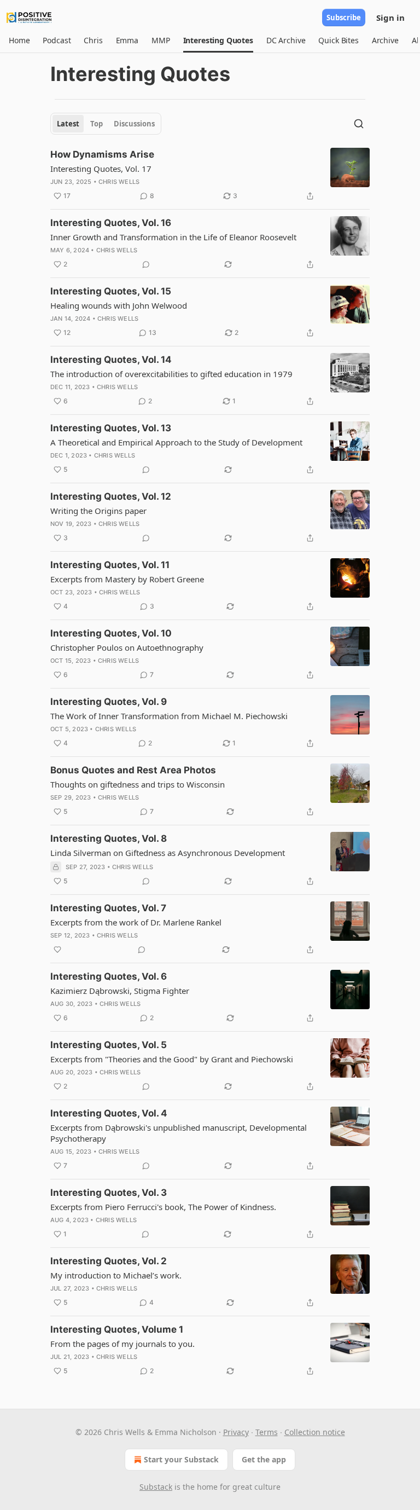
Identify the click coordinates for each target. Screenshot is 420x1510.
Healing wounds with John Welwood (118, 305)
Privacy (236, 1432)
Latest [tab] (68, 124)
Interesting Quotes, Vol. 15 (110, 291)
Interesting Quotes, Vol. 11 (110, 564)
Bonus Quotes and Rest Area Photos (133, 770)
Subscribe (343, 17)
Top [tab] (96, 124)
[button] (19, 40)
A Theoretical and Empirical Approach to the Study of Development (176, 442)
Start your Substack (181, 1459)
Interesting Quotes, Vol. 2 (108, 1261)
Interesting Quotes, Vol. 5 (108, 1044)
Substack (155, 1487)
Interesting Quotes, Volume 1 (116, 1329)
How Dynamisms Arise (102, 154)
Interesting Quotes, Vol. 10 (111, 633)
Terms (266, 1432)
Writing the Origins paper (98, 510)
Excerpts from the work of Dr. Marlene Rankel (135, 922)
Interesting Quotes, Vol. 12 (110, 496)
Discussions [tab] (134, 124)
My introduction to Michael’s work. (116, 1275)
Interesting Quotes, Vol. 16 (110, 222)
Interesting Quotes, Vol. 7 (108, 907)
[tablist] (105, 124)
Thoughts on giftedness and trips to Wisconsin (137, 784)
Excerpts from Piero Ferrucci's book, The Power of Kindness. (163, 1206)
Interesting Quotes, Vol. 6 (108, 976)
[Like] (57, 949)
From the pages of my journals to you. (122, 1343)
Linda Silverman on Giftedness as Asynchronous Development (167, 852)
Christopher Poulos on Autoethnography (126, 647)
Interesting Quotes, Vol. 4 (108, 1113)
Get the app (264, 1459)
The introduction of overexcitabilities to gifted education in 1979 (171, 373)
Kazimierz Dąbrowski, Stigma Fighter (119, 990)
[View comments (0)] (146, 264)
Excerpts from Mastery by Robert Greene (127, 579)
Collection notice (314, 1432)
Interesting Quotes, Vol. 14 (111, 359)
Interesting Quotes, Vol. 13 (110, 428)
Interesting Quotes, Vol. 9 (108, 701)
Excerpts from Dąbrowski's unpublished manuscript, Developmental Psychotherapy (178, 1133)
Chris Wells (118, 182)
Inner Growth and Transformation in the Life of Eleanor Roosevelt (173, 237)
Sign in (390, 17)
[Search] (359, 124)
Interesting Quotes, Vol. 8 (108, 838)
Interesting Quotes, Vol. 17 (100, 168)
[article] (210, 175)
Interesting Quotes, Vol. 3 (108, 1192)
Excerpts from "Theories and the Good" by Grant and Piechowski (171, 1059)
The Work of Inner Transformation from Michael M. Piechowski (169, 715)
